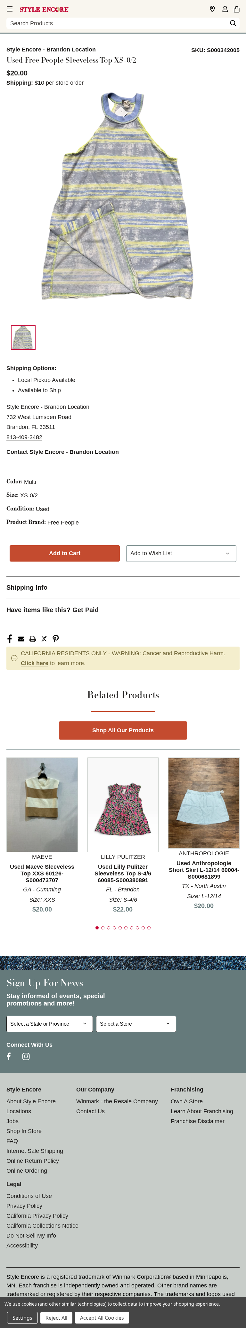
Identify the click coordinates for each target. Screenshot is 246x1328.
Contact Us (90, 1111)
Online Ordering (26, 1171)
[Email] (21, 638)
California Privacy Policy (37, 1216)
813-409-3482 (24, 437)
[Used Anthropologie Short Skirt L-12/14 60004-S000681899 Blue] (204, 802)
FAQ (12, 1141)
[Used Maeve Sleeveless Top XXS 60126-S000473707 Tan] (42, 804)
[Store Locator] (212, 9)
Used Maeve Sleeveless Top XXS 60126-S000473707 (42, 873)
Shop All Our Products (123, 730)
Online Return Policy (32, 1161)
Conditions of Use (29, 1196)
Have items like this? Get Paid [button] (52, 609)
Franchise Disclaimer (198, 1121)
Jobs (12, 1121)
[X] (44, 638)
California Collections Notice (42, 1226)
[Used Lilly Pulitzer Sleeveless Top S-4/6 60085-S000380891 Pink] (123, 804)
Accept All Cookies (102, 1317)
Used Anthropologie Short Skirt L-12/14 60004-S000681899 (204, 870)
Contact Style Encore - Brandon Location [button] (62, 452)
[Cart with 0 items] (237, 8)
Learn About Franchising (202, 1111)
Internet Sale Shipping (34, 1151)
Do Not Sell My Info (31, 1235)
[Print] (32, 638)
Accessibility (22, 1245)
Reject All (56, 1317)
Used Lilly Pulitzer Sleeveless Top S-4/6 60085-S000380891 (122, 873)
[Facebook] (9, 638)
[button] (9, 8)
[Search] (233, 24)
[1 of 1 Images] (23, 337)
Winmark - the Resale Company (117, 1101)
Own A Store (187, 1101)
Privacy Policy (24, 1206)
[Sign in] (225, 9)
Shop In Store (24, 1131)
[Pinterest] (56, 638)
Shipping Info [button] (26, 587)
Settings (22, 1317)
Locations (18, 1111)
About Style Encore (31, 1101)
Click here (34, 663)
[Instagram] (26, 1056)
